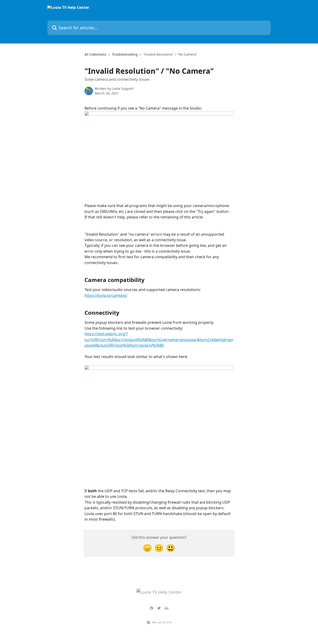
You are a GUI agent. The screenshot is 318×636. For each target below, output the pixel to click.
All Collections (95, 54)
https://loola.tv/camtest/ (106, 295)
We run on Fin (161, 622)
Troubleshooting (125, 54)
